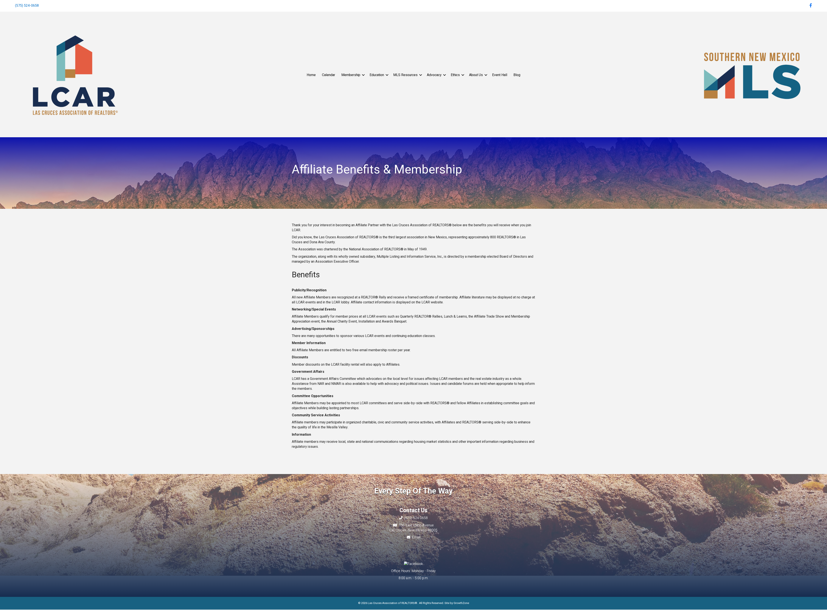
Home (311, 75)
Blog (516, 75)
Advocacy (434, 75)
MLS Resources (405, 75)
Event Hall (499, 75)
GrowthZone (461, 603)
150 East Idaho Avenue (416, 525)
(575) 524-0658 (27, 5)
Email (416, 537)
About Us (476, 75)
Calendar (328, 75)
